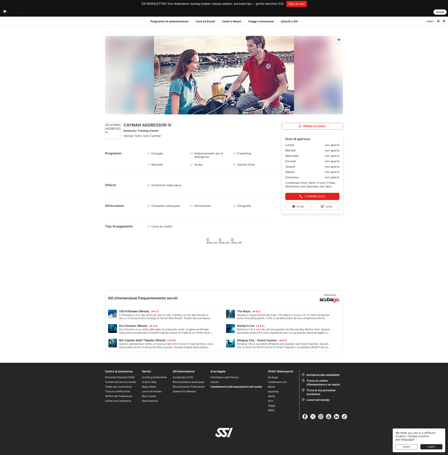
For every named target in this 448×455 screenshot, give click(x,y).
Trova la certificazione (117, 391)
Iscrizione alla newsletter (323, 375)
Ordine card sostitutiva (118, 400)
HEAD (271, 410)
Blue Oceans (149, 396)
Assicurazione (150, 400)
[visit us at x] (314, 416)
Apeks (271, 396)
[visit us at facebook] (306, 416)
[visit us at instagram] (322, 416)
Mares (271, 386)
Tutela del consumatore (118, 386)
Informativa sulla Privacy (225, 377)
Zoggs (271, 405)
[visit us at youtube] (330, 416)
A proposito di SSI (183, 377)
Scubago (273, 377)
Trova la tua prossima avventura (321, 392)
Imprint (215, 381)
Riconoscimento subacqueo (188, 381)
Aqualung (273, 391)
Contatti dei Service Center (120, 381)
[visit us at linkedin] (338, 416)
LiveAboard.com (277, 381)
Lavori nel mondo (318, 400)
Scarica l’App (149, 381)
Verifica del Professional (118, 396)
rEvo (270, 400)
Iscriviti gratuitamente (154, 377)
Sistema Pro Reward (184, 391)
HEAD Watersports (280, 371)
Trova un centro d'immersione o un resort (323, 382)
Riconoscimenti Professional (188, 386)
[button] (296, 4)
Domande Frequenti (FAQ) (120, 377)
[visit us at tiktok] (346, 416)
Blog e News (149, 386)
